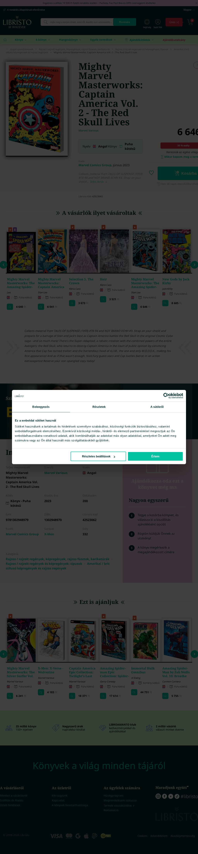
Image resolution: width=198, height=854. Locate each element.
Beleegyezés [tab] (41, 406)
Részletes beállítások (96, 456)
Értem (155, 456)
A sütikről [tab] (157, 406)
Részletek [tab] (99, 406)
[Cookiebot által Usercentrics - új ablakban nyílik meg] (166, 396)
